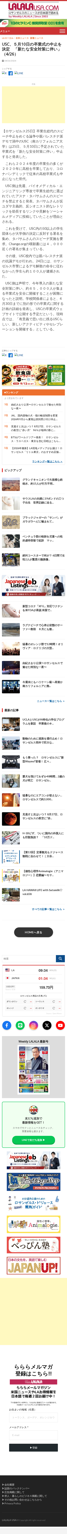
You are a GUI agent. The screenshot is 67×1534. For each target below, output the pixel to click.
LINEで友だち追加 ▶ (33, 1139)
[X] (47, 1025)
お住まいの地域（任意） (23, 1409)
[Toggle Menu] (62, 31)
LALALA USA (9, 1519)
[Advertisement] (33, 104)
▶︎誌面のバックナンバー (15, 1488)
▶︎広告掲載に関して (13, 1492)
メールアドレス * (18, 1427)
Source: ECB (10, 989)
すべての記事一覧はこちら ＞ (48, 909)
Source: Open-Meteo (54, 1013)
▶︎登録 (33, 1447)
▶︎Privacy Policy (11, 1503)
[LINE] (20, 1025)
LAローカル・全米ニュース (15, 38)
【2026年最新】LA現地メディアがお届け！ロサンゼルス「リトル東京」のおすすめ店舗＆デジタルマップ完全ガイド (36, 450)
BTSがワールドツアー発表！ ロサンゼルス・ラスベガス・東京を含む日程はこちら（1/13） (35, 439)
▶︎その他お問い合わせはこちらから (22, 1499)
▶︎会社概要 (8, 1484)
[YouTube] (60, 1025)
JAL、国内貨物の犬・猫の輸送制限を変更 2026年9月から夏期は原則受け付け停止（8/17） (35, 417)
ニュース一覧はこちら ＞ (51, 700)
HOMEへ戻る (33, 932)
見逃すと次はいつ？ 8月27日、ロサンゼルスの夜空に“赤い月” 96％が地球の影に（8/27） (36, 428)
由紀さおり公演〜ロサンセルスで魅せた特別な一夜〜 (36, 406)
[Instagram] (33, 1025)
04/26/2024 (10, 60)
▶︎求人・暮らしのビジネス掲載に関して (24, 1495)
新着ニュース (36, 38)
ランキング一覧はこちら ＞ (47, 461)
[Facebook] (6, 1025)
